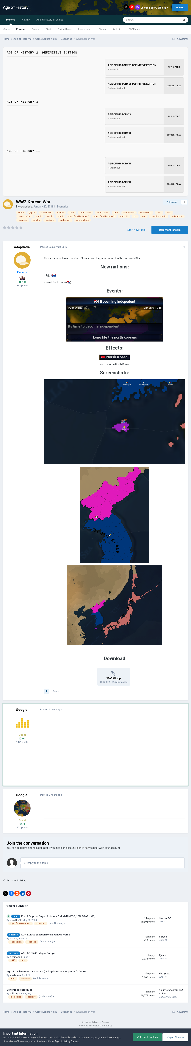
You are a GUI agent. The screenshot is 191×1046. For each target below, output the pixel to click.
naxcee (13, 938)
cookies (25, 1037)
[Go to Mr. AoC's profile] (22, 722)
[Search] (184, 20)
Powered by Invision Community (95, 1025)
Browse (10, 19)
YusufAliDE (16, 920)
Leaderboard (85, 29)
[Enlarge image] (53, 275)
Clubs (6, 29)
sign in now (83, 847)
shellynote (15, 975)
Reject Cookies (175, 1037)
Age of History (15, 7)
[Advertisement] (87, 745)
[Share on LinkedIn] (22, 893)
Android (116, 29)
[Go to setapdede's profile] (8, 204)
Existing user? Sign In (154, 7)
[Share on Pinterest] (28, 893)
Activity (26, 19)
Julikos (14, 993)
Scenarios (62, 206)
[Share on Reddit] (17, 893)
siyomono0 (16, 957)
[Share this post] (184, 247)
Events (35, 29)
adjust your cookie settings (105, 1037)
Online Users (64, 29)
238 (23, 282)
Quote (55, 691)
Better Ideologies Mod (19, 989)
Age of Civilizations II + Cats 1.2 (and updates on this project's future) (46, 971)
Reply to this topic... (37, 862)
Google (21, 710)
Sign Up (180, 7)
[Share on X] (5, 893)
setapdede (25, 206)
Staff (48, 29)
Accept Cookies (148, 1037)
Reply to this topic (170, 229)
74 (23, 823)
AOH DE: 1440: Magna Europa (38, 952)
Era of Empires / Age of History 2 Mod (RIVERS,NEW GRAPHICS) (58, 916)
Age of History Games (67, 1041)
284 (23, 738)
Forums (20, 29)
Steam (102, 29)
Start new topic (136, 229)
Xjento (162, 955)
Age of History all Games (49, 19)
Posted (53, 247)
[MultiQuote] (46, 691)
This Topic (170, 19)
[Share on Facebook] (11, 893)
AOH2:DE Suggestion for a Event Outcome (45, 934)
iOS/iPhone (134, 29)
